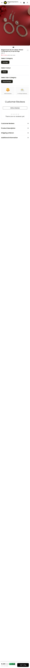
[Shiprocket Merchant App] (5, 2)
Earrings (5, 62)
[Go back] (2, 2)
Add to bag (23, 665)
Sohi (2, 53)
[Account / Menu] (27, 2)
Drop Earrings (7, 81)
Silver (4, 72)
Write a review (15, 108)
